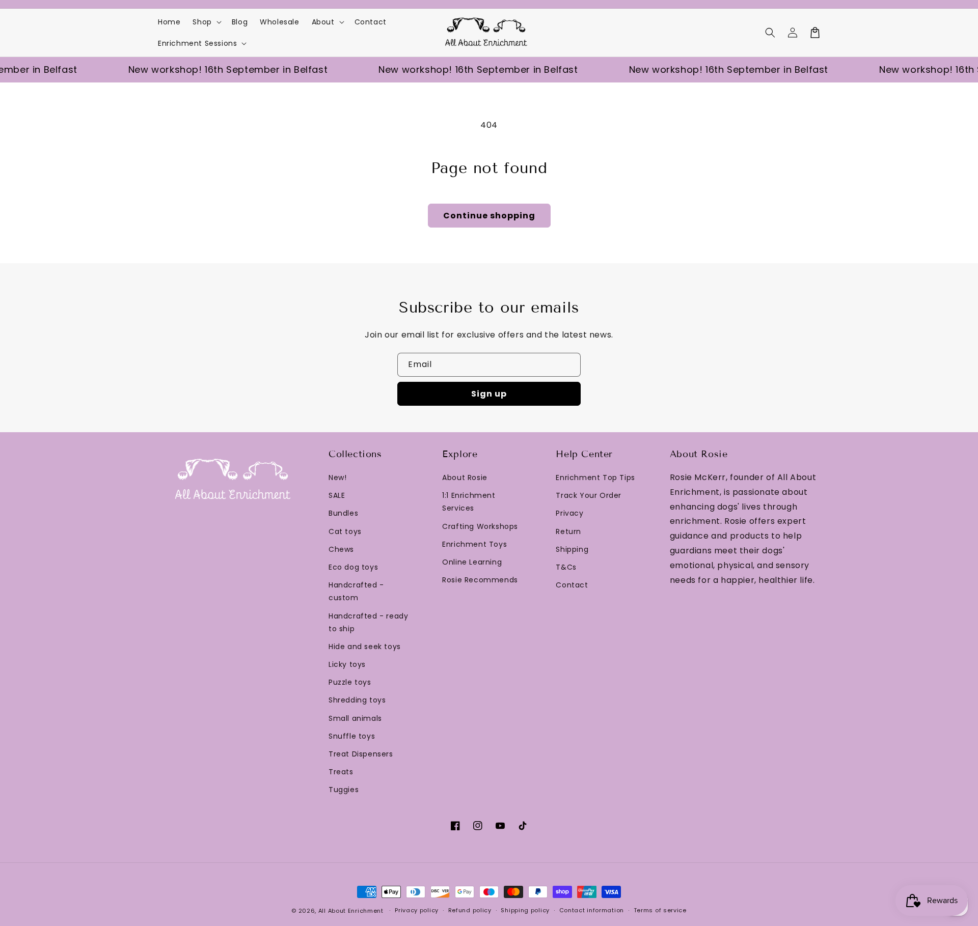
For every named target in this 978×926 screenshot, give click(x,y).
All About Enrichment (351, 911)
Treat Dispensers (361, 754)
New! (337, 477)
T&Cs (566, 567)
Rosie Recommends (480, 580)
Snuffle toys (352, 736)
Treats (341, 772)
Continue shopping (489, 215)
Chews (341, 549)
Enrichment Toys (474, 544)
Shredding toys (357, 700)
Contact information (591, 910)
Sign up (489, 394)
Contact (572, 585)
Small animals (355, 718)
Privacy (569, 513)
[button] (770, 32)
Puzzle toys (350, 682)
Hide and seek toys (365, 646)
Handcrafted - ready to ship (368, 622)
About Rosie (464, 477)
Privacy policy (417, 910)
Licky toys (347, 664)
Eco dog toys (353, 567)
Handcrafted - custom (356, 591)
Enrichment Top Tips (595, 477)
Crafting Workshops (480, 526)
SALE (337, 495)
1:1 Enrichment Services (468, 501)
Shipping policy (525, 910)
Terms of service (660, 910)
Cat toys (345, 531)
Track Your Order (588, 495)
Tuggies (344, 789)
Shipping (572, 549)
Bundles (343, 513)
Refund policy (470, 910)
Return (568, 531)
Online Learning (472, 562)
